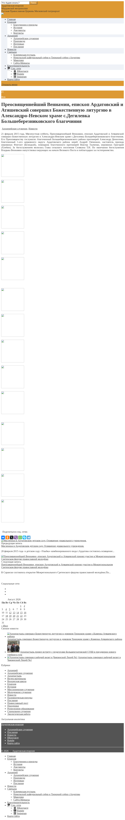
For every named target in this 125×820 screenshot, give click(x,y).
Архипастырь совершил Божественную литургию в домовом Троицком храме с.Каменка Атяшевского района (64, 639)
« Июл (4, 626)
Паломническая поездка (19, 697)
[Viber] (16, 537)
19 (10, 616)
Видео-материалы (16, 678)
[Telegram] (28, 537)
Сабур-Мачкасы (21, 63)
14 (17, 612)
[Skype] (24, 537)
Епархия (11, 22)
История (17, 27)
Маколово (18, 60)
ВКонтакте (13, 737)
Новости (11, 49)
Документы (19, 30)
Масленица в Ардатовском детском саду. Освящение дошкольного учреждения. (42, 546)
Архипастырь (14, 676)
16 (25, 612)
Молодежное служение (19, 692)
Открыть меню (9, 84)
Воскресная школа (16, 681)
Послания (18, 46)
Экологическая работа (18, 714)
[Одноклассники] (7, 537)
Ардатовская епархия (12, 724)
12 (10, 612)
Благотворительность (18, 65)
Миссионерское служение (20, 689)
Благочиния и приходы (25, 25)
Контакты (18, 33)
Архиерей (12, 35)
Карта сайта (13, 79)
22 (21, 616)
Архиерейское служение (26, 38)
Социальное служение (19, 711)
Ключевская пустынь (24, 55)
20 (14, 616)
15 (21, 612)
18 (6, 616)
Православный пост (17, 703)
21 (17, 616)
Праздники (13, 706)
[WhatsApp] (20, 537)
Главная (11, 19)
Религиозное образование (20, 708)
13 (14, 612)
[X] (11, 537)
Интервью (18, 44)
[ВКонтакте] (3, 537)
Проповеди (19, 41)
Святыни (12, 52)
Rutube (10, 740)
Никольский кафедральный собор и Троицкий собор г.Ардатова (46, 57)
